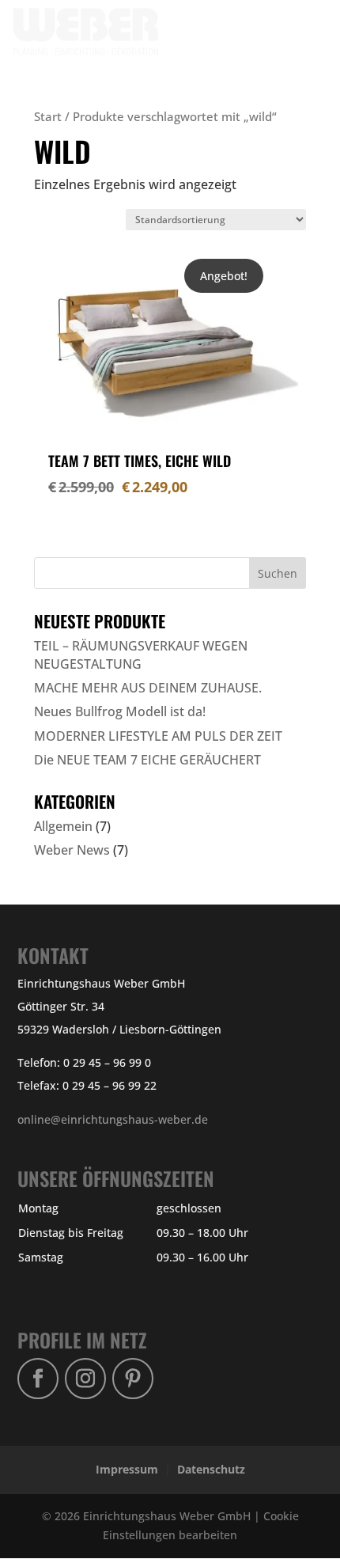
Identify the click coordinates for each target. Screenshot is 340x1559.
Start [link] (48, 116)
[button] (293, 41)
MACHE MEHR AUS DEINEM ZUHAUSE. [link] (148, 687)
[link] (97, 30)
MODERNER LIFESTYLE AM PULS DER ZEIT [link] (158, 736)
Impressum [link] (127, 1469)
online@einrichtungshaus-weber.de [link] (112, 1119)
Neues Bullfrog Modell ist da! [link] (120, 711)
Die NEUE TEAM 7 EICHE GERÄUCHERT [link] (147, 759)
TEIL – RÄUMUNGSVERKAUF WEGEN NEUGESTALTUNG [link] (140, 654)
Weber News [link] (72, 850)
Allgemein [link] (63, 826)
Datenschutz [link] (211, 1469)
